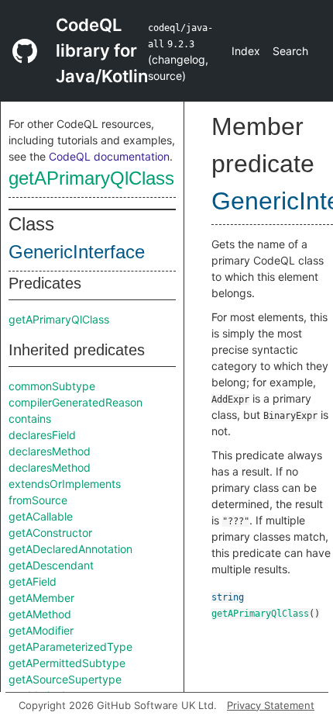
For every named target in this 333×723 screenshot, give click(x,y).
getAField (33, 581)
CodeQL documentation (109, 156)
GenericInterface (77, 251)
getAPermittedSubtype (67, 662)
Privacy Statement (270, 705)
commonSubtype (52, 386)
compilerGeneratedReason (75, 402)
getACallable (41, 516)
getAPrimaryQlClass (91, 178)
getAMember (41, 597)
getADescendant (51, 565)
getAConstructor (50, 532)
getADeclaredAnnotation (70, 548)
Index (246, 50)
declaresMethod (50, 451)
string (227, 597)
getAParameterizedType (70, 646)
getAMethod (40, 614)
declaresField (42, 434)
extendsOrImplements (65, 483)
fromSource (38, 500)
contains (30, 418)
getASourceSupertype (65, 679)
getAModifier (41, 630)
